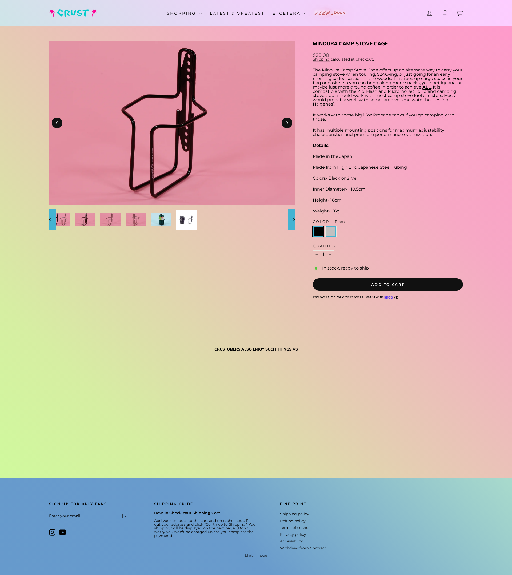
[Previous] (57, 123)
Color (329, 221)
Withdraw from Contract (303, 548)
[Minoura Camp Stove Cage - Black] (52, 446)
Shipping (321, 59)
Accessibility (291, 541)
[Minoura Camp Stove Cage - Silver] (59, 446)
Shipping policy (294, 514)
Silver (331, 231)
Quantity (324, 246)
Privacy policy (293, 534)
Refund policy (293, 520)
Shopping (182, 13)
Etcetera (287, 13)
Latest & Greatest (237, 13)
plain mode (258, 555)
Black (318, 231)
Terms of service (295, 527)
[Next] (287, 123)
